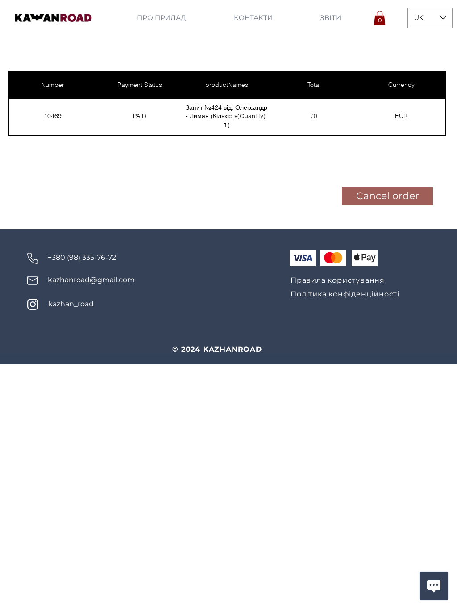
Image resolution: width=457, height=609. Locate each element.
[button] (380, 18)
